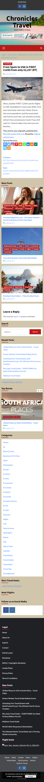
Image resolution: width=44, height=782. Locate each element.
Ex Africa (16, 417)
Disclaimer (6, 658)
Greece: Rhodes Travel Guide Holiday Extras (20, 354)
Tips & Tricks (19, 209)
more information (17, 776)
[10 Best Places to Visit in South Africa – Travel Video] (22, 406)
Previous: (20, 160)
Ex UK (5, 506)
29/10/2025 (8, 299)
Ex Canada (7, 488)
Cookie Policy (7, 668)
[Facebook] (5, 144)
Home (4, 632)
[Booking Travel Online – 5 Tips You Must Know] (22, 279)
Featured (6, 515)
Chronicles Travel (22, 22)
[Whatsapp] (24, 144)
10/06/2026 (8, 428)
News (28, 757)
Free (5, 524)
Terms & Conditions (9, 678)
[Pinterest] (16, 144)
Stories (6, 537)
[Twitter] (9, 144)
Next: (20, 171)
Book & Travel (8, 287)
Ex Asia (27, 246)
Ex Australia (34, 246)
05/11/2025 (8, 261)
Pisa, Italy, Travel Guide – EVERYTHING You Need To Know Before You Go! (20, 369)
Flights (35, 206)
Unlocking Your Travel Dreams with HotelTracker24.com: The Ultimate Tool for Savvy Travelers (22, 361)
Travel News (7, 212)
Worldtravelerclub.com (13, 134)
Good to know (8, 209)
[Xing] (35, 144)
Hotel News (7, 533)
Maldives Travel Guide (11, 376)
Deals (20, 206)
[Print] (32, 144)
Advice (5, 442)
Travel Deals (7, 64)
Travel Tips (7, 290)
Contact (5, 648)
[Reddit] (20, 144)
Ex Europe (28, 206)
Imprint (5, 643)
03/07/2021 (8, 74)
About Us (6, 638)
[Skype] (5, 148)
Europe (6, 469)
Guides (21, 757)
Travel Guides (8, 560)
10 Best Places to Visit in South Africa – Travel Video (20, 348)
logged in (16, 316)
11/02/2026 (8, 223)
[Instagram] (12, 144)
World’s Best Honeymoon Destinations (17, 727)
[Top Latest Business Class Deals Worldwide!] (22, 241)
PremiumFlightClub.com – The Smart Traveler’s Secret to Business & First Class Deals (22, 218)
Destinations (8, 417)
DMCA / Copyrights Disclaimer (14, 663)
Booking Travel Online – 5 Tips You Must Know (21, 296)
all (4, 447)
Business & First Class (10, 206)
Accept (30, 776)
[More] (9, 148)
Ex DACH (6, 249)
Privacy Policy (7, 673)
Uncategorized (8, 573)
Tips (4, 542)
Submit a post (7, 653)
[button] (3, 48)
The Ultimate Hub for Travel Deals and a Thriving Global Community (20, 733)
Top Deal (36, 249)
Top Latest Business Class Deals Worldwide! (20, 258)
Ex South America (10, 501)
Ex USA (22, 249)
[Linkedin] (28, 144)
